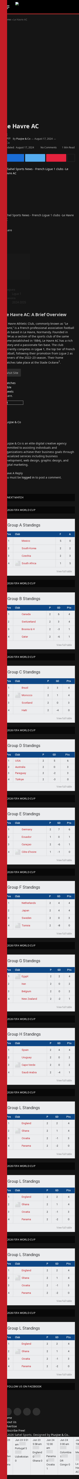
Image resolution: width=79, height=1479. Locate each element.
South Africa (29, 563)
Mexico (26, 540)
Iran (24, 983)
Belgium (26, 991)
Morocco (27, 695)
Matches (10, 383)
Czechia (26, 555)
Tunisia (26, 925)
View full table (64, 571)
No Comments (49, 147)
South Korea (29, 548)
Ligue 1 (40, 349)
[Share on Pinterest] (56, 158)
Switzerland (29, 621)
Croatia (26, 1138)
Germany (27, 829)
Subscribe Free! (14, 1430)
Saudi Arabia (29, 1072)
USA (17, 760)
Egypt (25, 976)
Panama (26, 1145)
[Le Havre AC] (39, 190)
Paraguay (20, 773)
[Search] (73, 7)
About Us (10, 1422)
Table (7, 387)
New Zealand (29, 998)
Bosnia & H (28, 629)
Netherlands (29, 902)
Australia (20, 766)
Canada (26, 614)
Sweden (26, 917)
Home (7, 19)
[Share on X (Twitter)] (35, 158)
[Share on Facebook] (14, 158)
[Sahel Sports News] (40, 7)
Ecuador (26, 836)
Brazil (25, 687)
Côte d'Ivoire (29, 851)
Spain (25, 1049)
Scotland (27, 702)
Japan (25, 910)
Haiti (24, 710)
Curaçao (26, 844)
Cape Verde (28, 1064)
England (26, 1123)
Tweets (9, 391)
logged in (28, 477)
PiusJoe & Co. (60, 1435)
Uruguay (26, 1057)
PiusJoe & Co (23, 138)
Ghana (25, 1130)
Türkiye (19, 779)
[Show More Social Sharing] (71, 158)
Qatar (25, 636)
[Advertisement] (39, 67)
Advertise (10, 1426)
